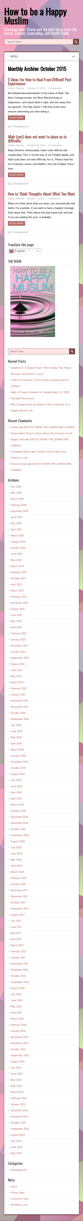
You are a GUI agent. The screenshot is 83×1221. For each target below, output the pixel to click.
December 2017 (19, 890)
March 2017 (17, 945)
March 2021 (17, 682)
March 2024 (17, 566)
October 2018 (18, 829)
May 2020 (16, 737)
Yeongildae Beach (21, 451)
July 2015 (16, 1067)
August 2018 (18, 841)
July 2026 (16, 486)
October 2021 (18, 651)
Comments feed (19, 1198)
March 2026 (17, 498)
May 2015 (16, 1079)
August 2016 (18, 988)
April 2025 (16, 529)
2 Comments (53, 198)
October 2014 (18, 1122)
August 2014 (18, 1134)
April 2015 (16, 1086)
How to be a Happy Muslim (35, 15)
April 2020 (16, 743)
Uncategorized (20, 126)
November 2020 (19, 706)
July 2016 (16, 994)
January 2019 (18, 810)
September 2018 (20, 835)
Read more (16, 117)
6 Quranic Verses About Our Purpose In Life (47, 433)
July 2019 (16, 780)
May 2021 (16, 676)
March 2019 (17, 804)
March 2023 (17, 590)
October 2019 (18, 768)
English (19, 251)
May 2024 (16, 560)
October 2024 (18, 547)
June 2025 (16, 517)
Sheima (20, 88)
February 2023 (19, 596)
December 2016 (19, 963)
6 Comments (55, 145)
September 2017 (20, 908)
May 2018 (16, 859)
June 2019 (16, 786)
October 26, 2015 (36, 88)
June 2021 (16, 670)
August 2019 (18, 774)
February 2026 (19, 505)
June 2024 (16, 553)
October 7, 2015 (35, 198)
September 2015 (20, 1055)
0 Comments (55, 88)
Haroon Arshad (19, 463)
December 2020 (19, 700)
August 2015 (18, 1061)
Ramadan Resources (22, 398)
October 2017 (18, 902)
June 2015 (16, 1073)
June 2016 (16, 1000)
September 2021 (20, 657)
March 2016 (17, 1018)
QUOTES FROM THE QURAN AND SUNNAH (49, 427)
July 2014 (16, 1141)
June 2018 (16, 853)
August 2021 (18, 664)
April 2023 (16, 584)
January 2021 (18, 694)
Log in (14, 1186)
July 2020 (16, 725)
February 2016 (19, 1024)
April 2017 (16, 939)
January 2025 (18, 541)
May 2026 (16, 492)
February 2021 (19, 688)
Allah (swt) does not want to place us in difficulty (37, 139)
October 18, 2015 (36, 145)
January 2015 (18, 1104)
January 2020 (18, 755)
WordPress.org (19, 1204)
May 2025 (16, 523)
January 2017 (18, 957)
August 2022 (18, 609)
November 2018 (19, 823)
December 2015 (19, 1037)
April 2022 (16, 627)
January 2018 (18, 884)
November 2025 (19, 511)
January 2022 (18, 639)
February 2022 (19, 633)
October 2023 (18, 578)
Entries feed (17, 1192)
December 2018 (19, 816)
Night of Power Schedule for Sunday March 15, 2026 (40, 392)
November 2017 (19, 896)
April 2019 (16, 798)
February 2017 (19, 951)
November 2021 (19, 645)
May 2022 (16, 621)
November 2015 (19, 1043)
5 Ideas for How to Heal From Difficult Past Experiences (39, 81)
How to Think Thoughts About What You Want (41, 194)
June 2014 (16, 1147)
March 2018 (17, 872)
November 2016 (19, 969)
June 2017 (16, 927)
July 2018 (16, 847)
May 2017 (16, 933)
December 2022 (19, 602)
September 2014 (20, 1128)
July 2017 (16, 920)
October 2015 (18, 1049)
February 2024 (19, 572)
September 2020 (20, 719)
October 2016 (18, 975)
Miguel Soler (18, 439)
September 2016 (20, 982)
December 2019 (19, 761)
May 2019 (16, 792)
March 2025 (17, 535)
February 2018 (19, 878)
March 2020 (17, 749)
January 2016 (18, 1031)
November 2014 (19, 1116)
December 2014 (19, 1110)
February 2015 (19, 1098)
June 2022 (16, 615)
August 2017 (18, 914)
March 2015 (17, 1092)
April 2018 (16, 865)
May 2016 (16, 1006)
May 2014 (16, 1153)
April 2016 (16, 1012)
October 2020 (18, 713)
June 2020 (16, 731)
